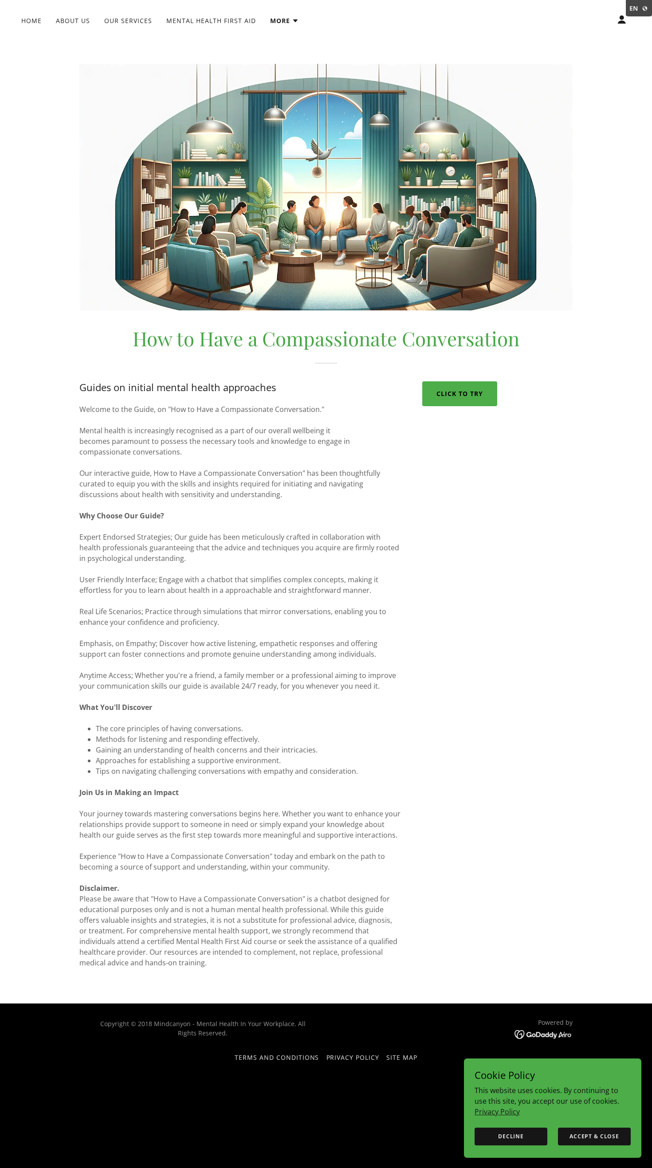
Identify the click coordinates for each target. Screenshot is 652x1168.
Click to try (459, 393)
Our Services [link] (128, 20)
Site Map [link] (401, 1057)
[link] (544, 1034)
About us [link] (73, 20)
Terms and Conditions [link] (277, 1057)
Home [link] (31, 20)
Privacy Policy (497, 1111)
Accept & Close (594, 1136)
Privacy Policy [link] (353, 1057)
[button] (284, 21)
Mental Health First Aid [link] (211, 20)
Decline (511, 1136)
